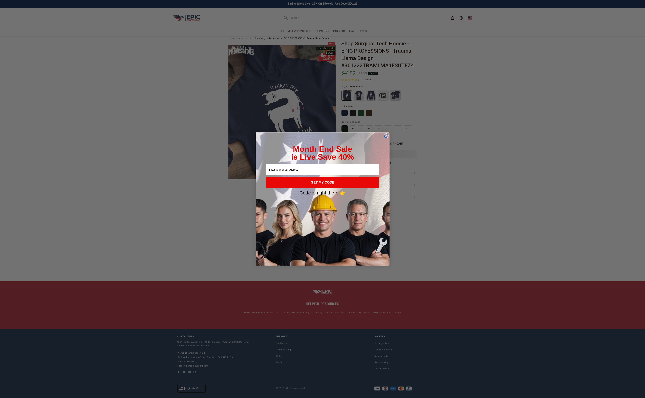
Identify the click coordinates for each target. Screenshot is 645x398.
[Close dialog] (386, 136)
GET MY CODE (322, 182)
